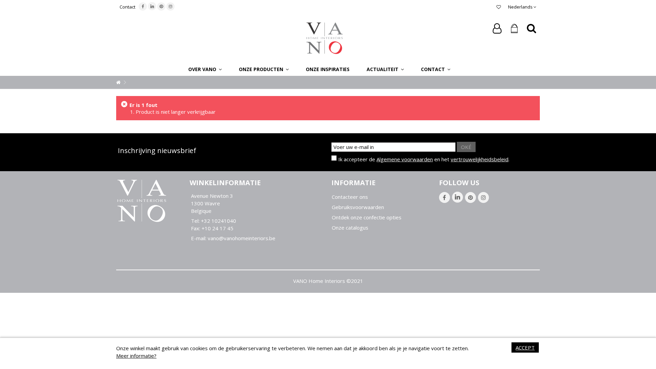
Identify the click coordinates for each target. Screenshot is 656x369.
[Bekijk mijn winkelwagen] (514, 29)
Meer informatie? (136, 355)
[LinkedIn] (152, 6)
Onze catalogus (350, 227)
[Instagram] (170, 6)
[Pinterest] (161, 6)
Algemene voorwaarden (405, 159)
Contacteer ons (350, 197)
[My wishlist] (498, 6)
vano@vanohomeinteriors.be (241, 238)
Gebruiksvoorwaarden (358, 207)
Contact (127, 7)
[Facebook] (143, 6)
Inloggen (497, 28)
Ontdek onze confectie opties (366, 217)
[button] (205, 69)
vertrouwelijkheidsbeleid (479, 159)
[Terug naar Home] (118, 82)
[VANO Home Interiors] (324, 37)
